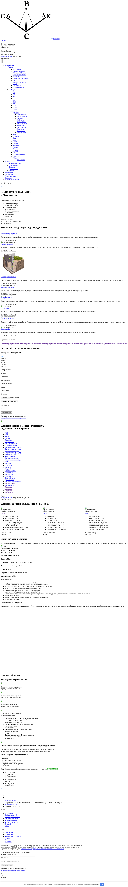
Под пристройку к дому (13, 453)
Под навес (8, 489)
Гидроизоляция (14, 165)
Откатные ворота (19, 154)
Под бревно (9, 476)
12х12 (15, 109)
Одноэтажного (22, 114)
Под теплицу (9, 442)
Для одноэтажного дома (13, 447)
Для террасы (9, 474)
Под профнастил (10, 471)
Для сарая (8, 463)
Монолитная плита (19, 82)
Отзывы (7, 838)
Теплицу (16, 156)
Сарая (15, 142)
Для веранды (9, 485)
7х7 (14, 98)
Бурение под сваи (15, 163)
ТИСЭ (7, 826)
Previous (126, 545)
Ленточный (17, 69)
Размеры (12, 89)
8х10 (14, 102)
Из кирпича (21, 131)
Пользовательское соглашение (53, 849)
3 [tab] (64, 672)
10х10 (15, 105)
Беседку (15, 151)
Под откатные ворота (12, 451)
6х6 (14, 93)
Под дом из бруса (11, 445)
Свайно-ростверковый (20, 78)
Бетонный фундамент (8, 344)
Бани (14, 134)
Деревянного (21, 132)
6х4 (14, 91)
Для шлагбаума (10, 483)
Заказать (3, 534)
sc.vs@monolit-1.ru (11, 804)
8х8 (14, 100)
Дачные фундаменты (118, 344)
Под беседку (9, 465)
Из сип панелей (22, 123)
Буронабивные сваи (19, 75)
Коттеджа (8, 436)
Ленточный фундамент (9, 233)
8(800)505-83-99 (6, 56)
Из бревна (20, 120)
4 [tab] (67, 672)
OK (102, 884)
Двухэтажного (22, 116)
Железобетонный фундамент (101, 344)
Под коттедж (17, 136)
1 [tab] (58, 672)
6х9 (14, 96)
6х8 (14, 94)
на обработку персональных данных (13, 418)
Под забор (8, 440)
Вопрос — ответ (10, 840)
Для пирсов (9, 492)
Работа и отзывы (10, 176)
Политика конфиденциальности (32, 849)
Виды (11, 67)
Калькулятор (9, 172)
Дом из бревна (10, 478)
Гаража (15, 143)
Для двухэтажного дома (13, 449)
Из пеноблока (21, 122)
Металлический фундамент (82, 344)
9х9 (14, 104)
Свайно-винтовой (19, 71)
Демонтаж (12, 167)
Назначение (13, 111)
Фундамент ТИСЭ (7, 298)
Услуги (7, 161)
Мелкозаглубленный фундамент (44, 344)
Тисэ (14, 80)
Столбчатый (17, 85)
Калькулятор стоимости (13, 836)
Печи (14, 152)
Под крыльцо (9, 472)
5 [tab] (70, 672)
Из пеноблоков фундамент (64, 344)
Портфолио (9, 834)
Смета (3, 513)
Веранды (16, 149)
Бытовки (16, 145)
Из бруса (20, 118)
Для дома (16, 113)
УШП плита (5, 308)
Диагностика (13, 169)
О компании (9, 174)
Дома (6, 433)
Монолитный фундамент (24, 344)
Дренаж (11, 170)
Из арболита (21, 129)
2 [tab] (61, 672)
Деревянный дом (10, 454)
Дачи (14, 138)
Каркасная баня (10, 456)
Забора (15, 158)
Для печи (8, 467)
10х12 (15, 107)
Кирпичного (21, 160)
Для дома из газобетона (13, 481)
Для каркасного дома (12, 443)
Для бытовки (9, 480)
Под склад (8, 487)
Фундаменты (9, 66)
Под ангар (8, 490)
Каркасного (21, 125)
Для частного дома (11, 458)
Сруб (14, 140)
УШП (15, 84)
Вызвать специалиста (12, 180)
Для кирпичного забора (13, 460)
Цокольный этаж (18, 87)
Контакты (8, 178)
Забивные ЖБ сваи (19, 73)
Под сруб (8, 469)
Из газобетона (21, 127)
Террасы (15, 147)
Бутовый (16, 76)
